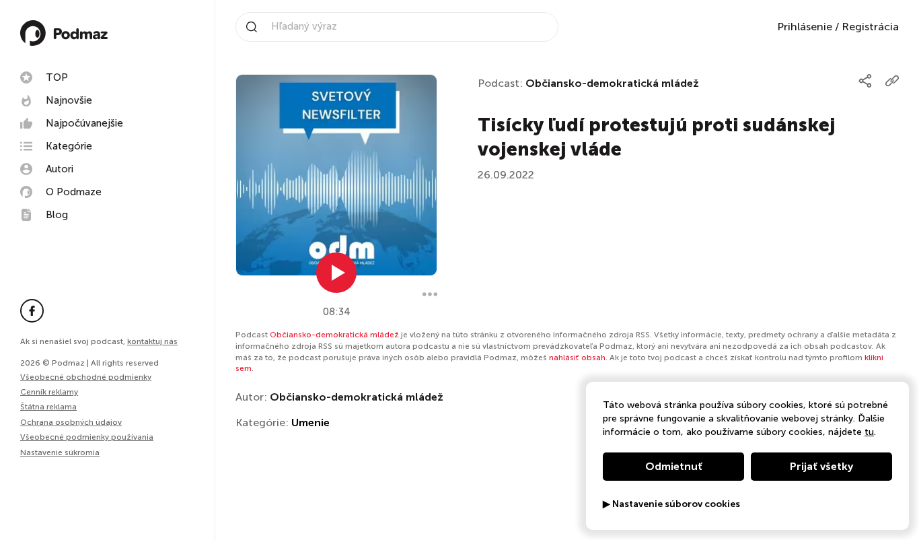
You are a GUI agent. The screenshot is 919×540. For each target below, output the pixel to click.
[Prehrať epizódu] (336, 272)
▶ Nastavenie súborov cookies (671, 504)
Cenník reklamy (49, 392)
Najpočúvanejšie (84, 123)
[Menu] (429, 294)
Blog (57, 215)
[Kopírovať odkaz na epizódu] (892, 81)
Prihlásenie (804, 26)
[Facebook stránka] (32, 311)
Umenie (310, 422)
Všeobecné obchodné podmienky (85, 377)
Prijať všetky (821, 466)
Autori (59, 169)
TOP (57, 77)
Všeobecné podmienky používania (86, 437)
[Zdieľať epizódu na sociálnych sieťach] (865, 81)
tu (869, 432)
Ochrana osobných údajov (71, 422)
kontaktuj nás (152, 341)
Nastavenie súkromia (60, 452)
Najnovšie (69, 100)
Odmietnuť (673, 466)
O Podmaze (74, 192)
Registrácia (870, 26)
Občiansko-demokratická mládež (612, 83)
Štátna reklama (48, 406)
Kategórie (69, 146)
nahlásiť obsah (577, 357)
